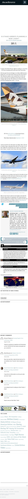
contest (20, 430)
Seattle (8, 441)
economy (17, 432)
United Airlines (20, 445)
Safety (2, 441)
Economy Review (5, 434)
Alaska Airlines (5, 422)
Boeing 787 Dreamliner (22, 205)
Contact (12, 489)
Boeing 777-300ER (21, 426)
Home (1, 489)
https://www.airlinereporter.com (17, 232)
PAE (6, 439)
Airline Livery (24, 204)
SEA (5, 441)
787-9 (11, 204)
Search (8, 489)
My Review (2, 439)
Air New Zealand (22, 419)
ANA (14, 424)
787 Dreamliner (13, 416)
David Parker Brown (15, 40)
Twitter (1, 491)
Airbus (19, 416)
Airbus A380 (16, 204)
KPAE (8, 437)
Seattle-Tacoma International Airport (9, 443)
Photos (16, 439)
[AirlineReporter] (14, 2)
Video (3, 448)
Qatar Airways (21, 439)
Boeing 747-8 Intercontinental (11, 426)
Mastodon (16, 491)
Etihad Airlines (23, 207)
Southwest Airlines (6, 445)
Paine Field (11, 439)
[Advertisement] (14, 21)
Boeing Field (3, 430)
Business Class (14, 430)
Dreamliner (12, 432)
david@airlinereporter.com (15, 229)
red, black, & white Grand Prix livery (13, 178)
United (13, 445)
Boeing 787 (5, 428)
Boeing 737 (3, 426)
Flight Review (19, 435)
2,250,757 (19, 287)
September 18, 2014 (22, 249)
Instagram (11, 491)
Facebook (6, 491)
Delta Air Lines (5, 432)
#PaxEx (6, 416)
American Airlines (7, 424)
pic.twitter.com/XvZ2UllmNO (14, 135)
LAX (12, 437)
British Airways (7, 430)
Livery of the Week (19, 437)
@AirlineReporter (22, 200)
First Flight (11, 434)
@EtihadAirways (11, 133)
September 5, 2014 (20, 137)
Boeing (19, 424)
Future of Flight (3, 437)
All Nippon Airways (16, 422)
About (4, 489)
